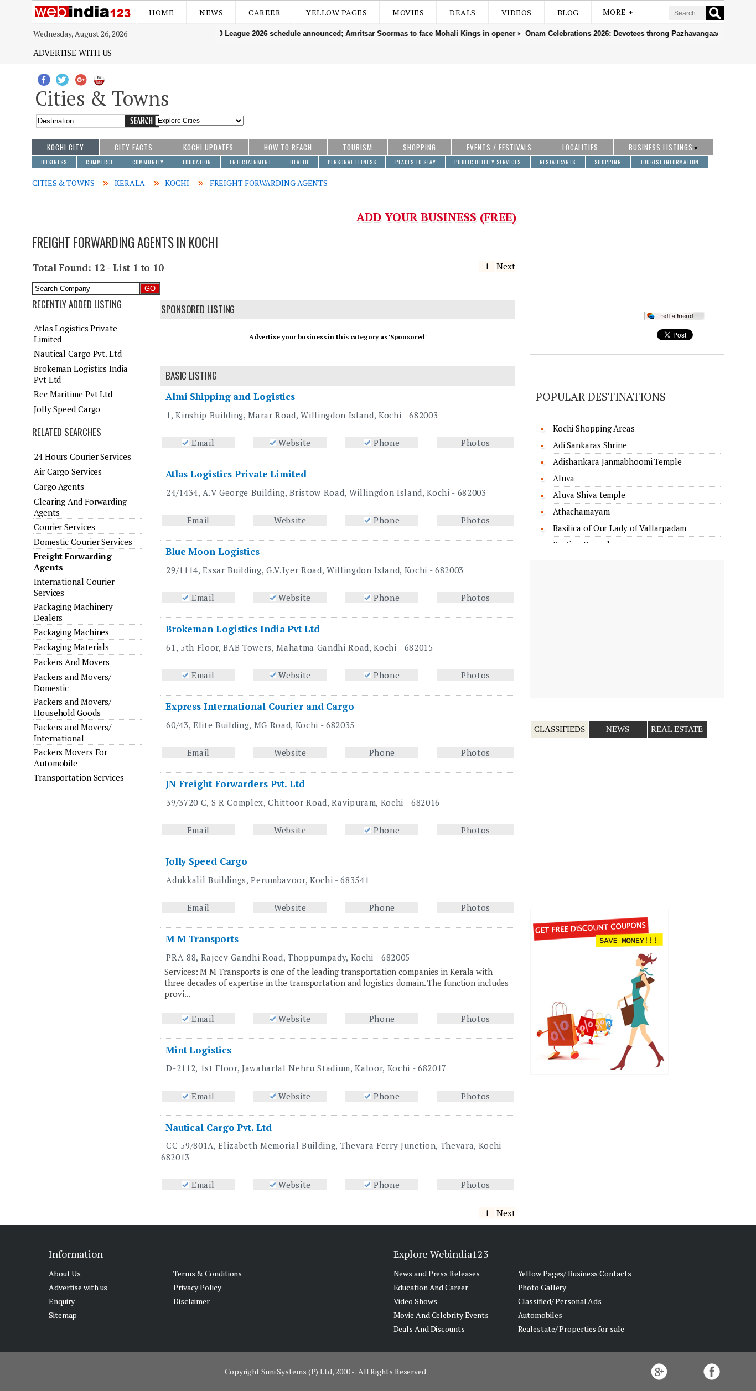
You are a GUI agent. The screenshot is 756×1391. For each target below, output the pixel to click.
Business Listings (661, 147)
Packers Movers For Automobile (70, 757)
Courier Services (64, 526)
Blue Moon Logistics (212, 551)
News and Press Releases (436, 1273)
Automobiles (540, 1315)
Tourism (357, 147)
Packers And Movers (72, 661)
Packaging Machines (71, 631)
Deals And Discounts (429, 1328)
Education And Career (430, 1287)
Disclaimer (191, 1301)
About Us (65, 1273)
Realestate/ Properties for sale (571, 1328)
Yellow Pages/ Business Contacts (574, 1273)
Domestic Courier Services (83, 541)
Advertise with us (72, 52)
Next (505, 266)
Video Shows (415, 1301)
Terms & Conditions (207, 1273)
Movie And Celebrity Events (441, 1315)
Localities (580, 147)
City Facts (134, 147)
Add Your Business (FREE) (436, 217)
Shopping (419, 147)
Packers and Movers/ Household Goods (72, 707)
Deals (462, 12)
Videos (516, 12)
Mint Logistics (198, 1050)
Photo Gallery (542, 1287)
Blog (568, 12)
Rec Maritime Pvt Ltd (73, 393)
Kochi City (65, 147)
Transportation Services (79, 777)
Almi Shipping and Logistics (230, 396)
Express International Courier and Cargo (259, 706)
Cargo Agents (59, 486)
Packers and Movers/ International (72, 733)
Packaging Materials (71, 646)
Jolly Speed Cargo (206, 861)
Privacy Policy (197, 1287)
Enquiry (62, 1301)
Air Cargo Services (68, 471)
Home (161, 12)
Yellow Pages (336, 12)
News (211, 12)
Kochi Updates (208, 147)
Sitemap (63, 1315)
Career (264, 12)
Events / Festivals (499, 147)
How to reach (288, 147)
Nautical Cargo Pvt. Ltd (218, 1127)
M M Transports (202, 938)
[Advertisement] (484, 96)
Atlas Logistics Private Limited (236, 474)
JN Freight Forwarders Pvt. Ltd (235, 783)
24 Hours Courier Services (82, 456)
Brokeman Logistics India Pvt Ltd (242, 628)
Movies (408, 12)
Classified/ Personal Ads (560, 1301)
